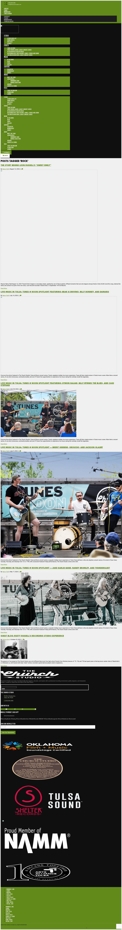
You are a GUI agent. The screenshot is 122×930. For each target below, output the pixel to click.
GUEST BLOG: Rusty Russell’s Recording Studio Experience (32, 636)
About (6, 74)
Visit (5, 88)
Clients (9, 43)
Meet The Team (11, 77)
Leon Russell (11, 79)
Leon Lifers (10, 894)
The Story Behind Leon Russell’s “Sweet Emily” (26, 165)
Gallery (9, 64)
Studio (6, 35)
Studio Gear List (11, 38)
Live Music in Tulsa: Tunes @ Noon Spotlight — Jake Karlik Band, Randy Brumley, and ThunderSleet (55, 568)
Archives (9, 892)
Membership (10, 71)
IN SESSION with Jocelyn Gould (15, 51)
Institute (10, 41)
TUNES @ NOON (8, 13)
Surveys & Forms (12, 86)
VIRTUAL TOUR (10, 903)
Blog (8, 61)
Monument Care (15, 80)
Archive (9, 84)
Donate (9, 72)
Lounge (9, 94)
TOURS (5, 10)
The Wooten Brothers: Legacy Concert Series (19, 55)
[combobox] (8, 687)
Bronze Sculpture (16, 82)
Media (6, 57)
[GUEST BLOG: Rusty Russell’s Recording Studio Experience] (14, 658)
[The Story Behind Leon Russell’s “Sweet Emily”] (49, 281)
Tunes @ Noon (11, 48)
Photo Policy (10, 897)
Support (7, 66)
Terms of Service (81, 927)
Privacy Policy (91, 927)
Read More (4, 288)
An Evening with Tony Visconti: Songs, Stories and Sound (23, 53)
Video (8, 63)
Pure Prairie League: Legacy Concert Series (19, 50)
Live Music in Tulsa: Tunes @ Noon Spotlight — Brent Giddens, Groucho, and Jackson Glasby (52, 448)
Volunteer (10, 69)
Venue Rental (11, 40)
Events (6, 45)
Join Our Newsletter (8, 732)
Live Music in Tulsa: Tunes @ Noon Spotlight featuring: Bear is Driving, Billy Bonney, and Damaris (55, 292)
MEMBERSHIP (7, 12)
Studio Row (10, 92)
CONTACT (6, 8)
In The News (10, 59)
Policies (9, 895)
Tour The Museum (12, 90)
